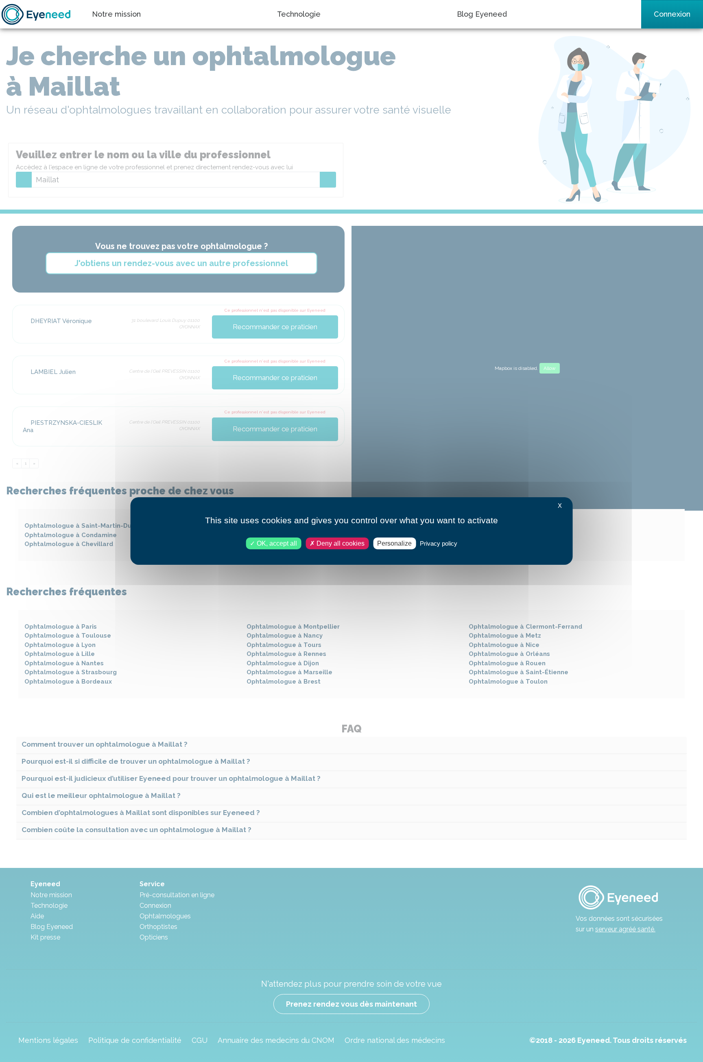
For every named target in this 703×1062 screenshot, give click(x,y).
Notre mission (116, 14)
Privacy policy (438, 543)
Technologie (299, 14)
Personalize (394, 543)
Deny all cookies (340, 543)
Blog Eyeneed (482, 14)
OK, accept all (276, 543)
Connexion (672, 14)
